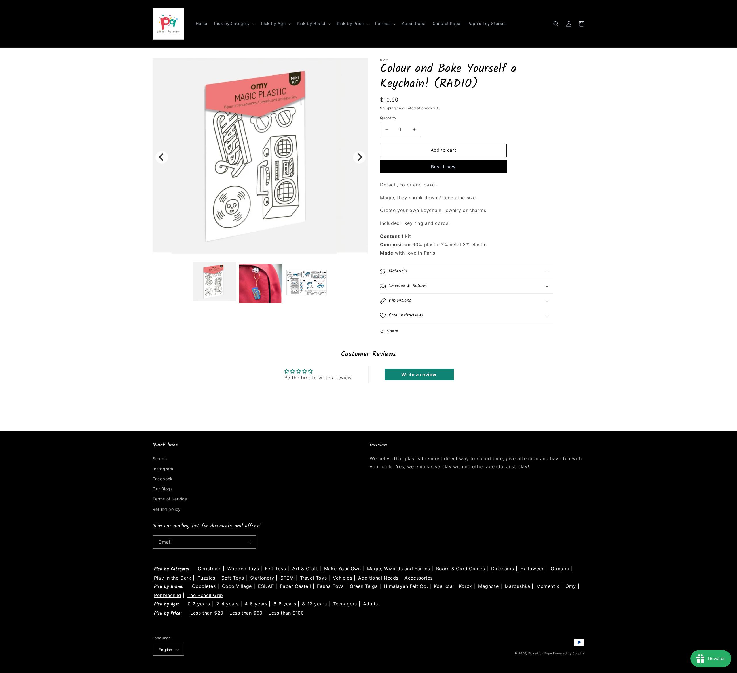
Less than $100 (286, 613)
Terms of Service (170, 498)
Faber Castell (295, 586)
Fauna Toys (330, 586)
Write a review (418, 374)
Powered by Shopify (568, 653)
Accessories (418, 578)
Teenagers (345, 604)
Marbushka (517, 586)
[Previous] (161, 157)
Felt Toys (275, 568)
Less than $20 (206, 613)
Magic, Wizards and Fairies (398, 568)
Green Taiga (364, 586)
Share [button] (392, 330)
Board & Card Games (460, 568)
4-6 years (256, 604)
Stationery (262, 578)
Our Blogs (162, 488)
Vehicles (342, 578)
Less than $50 (246, 613)
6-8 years (284, 604)
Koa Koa (443, 586)
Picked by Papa (540, 653)
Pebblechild (167, 595)
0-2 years (199, 604)
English (165, 649)
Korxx (465, 586)
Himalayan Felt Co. (406, 586)
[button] (234, 24)
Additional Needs (378, 578)
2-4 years (227, 604)
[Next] (359, 157)
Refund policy (167, 509)
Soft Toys (232, 578)
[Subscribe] (249, 542)
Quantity (388, 118)
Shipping (388, 108)
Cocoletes (204, 586)
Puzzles (206, 578)
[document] (260, 157)
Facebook (163, 478)
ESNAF (266, 586)
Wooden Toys (243, 568)
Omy (570, 586)
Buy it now (443, 166)
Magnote (488, 586)
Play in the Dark (172, 578)
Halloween (532, 568)
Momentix (547, 586)
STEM (287, 578)
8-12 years (314, 604)
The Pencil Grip (205, 595)
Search (160, 458)
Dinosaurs (502, 568)
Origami (560, 568)
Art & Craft (305, 568)
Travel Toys (313, 578)
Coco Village (237, 586)
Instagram (163, 468)
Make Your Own (342, 568)
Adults (370, 604)
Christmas (209, 568)
